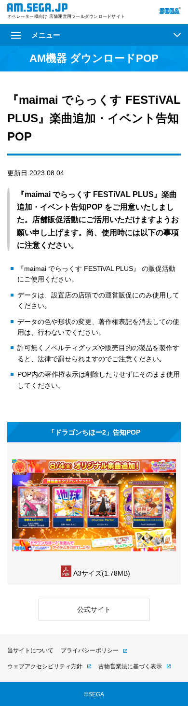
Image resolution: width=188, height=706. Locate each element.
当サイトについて (30, 650)
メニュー (45, 35)
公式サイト (94, 609)
